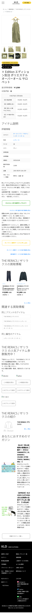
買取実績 (18, 557)
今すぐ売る (26, 2)
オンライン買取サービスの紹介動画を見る (18, 250)
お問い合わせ (19, 567)
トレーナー (23, 283)
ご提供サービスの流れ (22, 561)
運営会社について (21, 571)
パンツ (3, 283)
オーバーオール (6, 67)
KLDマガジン (5, 578)
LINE (20, 597)
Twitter (21, 589)
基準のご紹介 (5, 554)
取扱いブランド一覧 (21, 554)
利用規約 (3, 564)
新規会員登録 (5, 561)
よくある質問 (19, 564)
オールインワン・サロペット (10, 65)
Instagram (22, 582)
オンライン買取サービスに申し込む (16, 243)
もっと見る (27, 303)
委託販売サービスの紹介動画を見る (20, 254)
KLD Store (6, 585)
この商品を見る (9, 382)
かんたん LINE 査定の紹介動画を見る (20, 210)
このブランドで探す (8, 390)
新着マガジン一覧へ (16, 536)
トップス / (19, 283)
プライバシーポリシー (7, 567)
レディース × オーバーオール (12, 338)
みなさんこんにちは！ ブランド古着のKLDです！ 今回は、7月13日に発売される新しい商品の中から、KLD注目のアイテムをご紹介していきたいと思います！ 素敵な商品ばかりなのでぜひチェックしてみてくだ (23, 475)
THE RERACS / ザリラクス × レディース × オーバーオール (16, 327)
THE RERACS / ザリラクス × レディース (15, 321)
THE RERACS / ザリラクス (9, 63)
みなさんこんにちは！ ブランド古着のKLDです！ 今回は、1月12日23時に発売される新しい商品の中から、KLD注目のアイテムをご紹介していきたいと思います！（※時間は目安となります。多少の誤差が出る (23, 516)
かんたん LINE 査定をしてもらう (16, 203)
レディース (16, 140)
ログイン (3, 557)
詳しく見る (27, 429)
